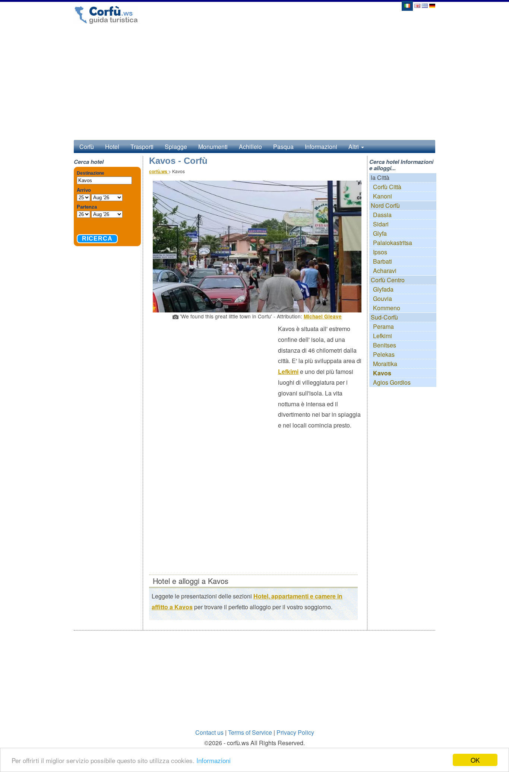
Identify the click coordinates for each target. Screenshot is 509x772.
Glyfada (383, 289)
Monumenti (213, 146)
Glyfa (380, 233)
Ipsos (380, 252)
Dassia (382, 214)
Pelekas (384, 354)
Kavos (382, 373)
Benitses (384, 345)
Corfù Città (387, 186)
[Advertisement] (213, 377)
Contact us (209, 732)
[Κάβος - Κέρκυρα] (425, 5)
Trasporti (142, 146)
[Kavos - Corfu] (417, 5)
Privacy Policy (295, 732)
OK (475, 760)
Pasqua (283, 146)
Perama (383, 326)
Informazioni (213, 760)
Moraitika (385, 363)
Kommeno (386, 308)
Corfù (86, 146)
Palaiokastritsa (392, 242)
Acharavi (384, 270)
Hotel (112, 146)
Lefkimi (288, 371)
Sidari (381, 224)
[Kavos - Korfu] (432, 5)
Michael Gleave (323, 316)
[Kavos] (407, 5)
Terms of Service (250, 732)
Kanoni (382, 196)
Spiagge (176, 146)
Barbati (382, 261)
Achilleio (250, 146)
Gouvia (382, 298)
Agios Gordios (392, 382)
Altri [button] (354, 146)
